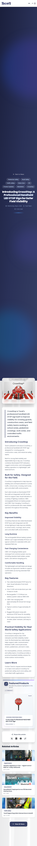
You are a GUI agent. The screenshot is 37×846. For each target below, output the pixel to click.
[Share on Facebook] (20, 738)
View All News (20, 824)
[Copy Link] (25, 738)
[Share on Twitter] (12, 738)
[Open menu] (35, 3)
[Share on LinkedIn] (16, 738)
